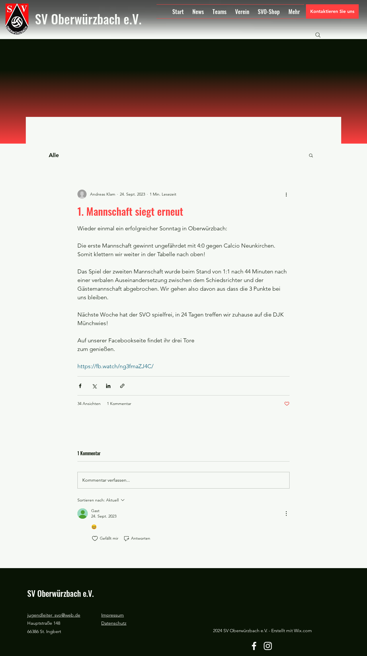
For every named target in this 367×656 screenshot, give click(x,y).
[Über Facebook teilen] (80, 386)
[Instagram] (267, 645)
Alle (54, 155)
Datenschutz (113, 623)
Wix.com (303, 630)
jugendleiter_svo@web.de (53, 615)
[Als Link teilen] (122, 386)
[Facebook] (254, 645)
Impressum (112, 615)
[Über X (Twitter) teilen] (94, 386)
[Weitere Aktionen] (286, 194)
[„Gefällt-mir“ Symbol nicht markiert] (95, 538)
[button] (311, 155)
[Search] (318, 35)
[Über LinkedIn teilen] (108, 386)
